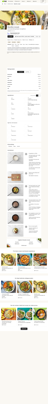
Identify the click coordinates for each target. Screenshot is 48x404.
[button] (24, 95)
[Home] (2, 4)
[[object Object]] (37, 36)
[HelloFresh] (4, 1)
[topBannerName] (24, 8)
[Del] (39, 36)
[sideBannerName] (24, 60)
